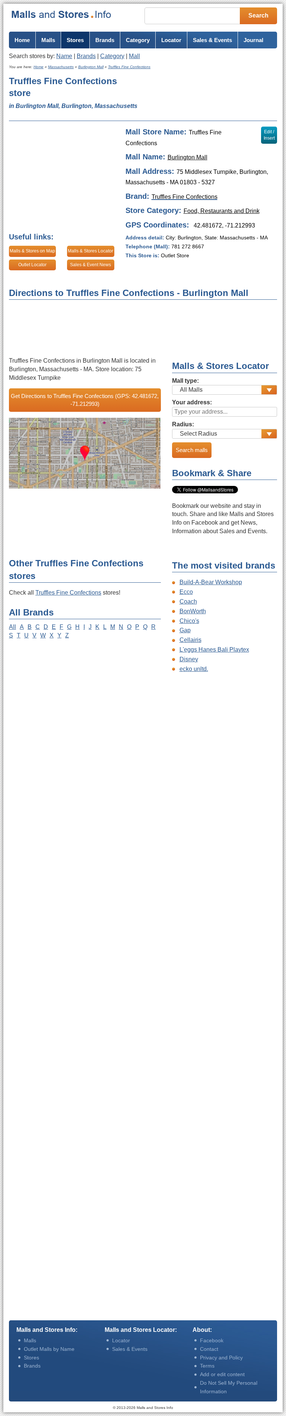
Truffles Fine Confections (68, 592)
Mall (134, 56)
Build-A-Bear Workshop (210, 582)
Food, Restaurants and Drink (222, 211)
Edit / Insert (269, 135)
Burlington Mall (187, 157)
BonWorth (192, 611)
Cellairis (190, 640)
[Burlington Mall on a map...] (85, 453)
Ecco (186, 592)
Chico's (189, 621)
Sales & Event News (90, 264)
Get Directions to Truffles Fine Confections (85, 400)
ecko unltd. (193, 669)
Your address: (192, 402)
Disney (188, 659)
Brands (86, 56)
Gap (185, 630)
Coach (188, 601)
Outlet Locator (32, 264)
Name (64, 56)
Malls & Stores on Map (32, 251)
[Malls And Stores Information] (61, 14)
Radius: (183, 424)
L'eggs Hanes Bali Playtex (214, 649)
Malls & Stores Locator (90, 251)
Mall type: (185, 381)
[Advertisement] (208, 95)
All (12, 627)
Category (112, 56)
